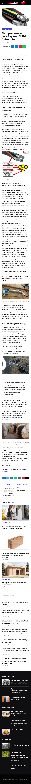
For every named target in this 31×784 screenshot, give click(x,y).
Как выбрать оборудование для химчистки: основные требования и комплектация (20, 682)
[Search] (28, 3)
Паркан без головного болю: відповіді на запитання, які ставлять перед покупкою (15, 555)
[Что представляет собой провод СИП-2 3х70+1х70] (15, 17)
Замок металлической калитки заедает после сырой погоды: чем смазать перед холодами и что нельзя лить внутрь (15, 631)
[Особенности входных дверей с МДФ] (6, 699)
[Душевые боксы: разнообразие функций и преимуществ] (6, 691)
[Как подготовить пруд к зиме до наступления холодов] (6, 767)
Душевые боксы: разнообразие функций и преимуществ (19, 690)
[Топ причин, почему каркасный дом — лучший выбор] (15, 570)
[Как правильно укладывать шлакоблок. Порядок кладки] (6, 746)
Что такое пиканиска (17, 729)
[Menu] (3, 3)
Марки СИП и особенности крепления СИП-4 (22, 488)
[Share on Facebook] (12, 46)
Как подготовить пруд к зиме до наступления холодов (18, 766)
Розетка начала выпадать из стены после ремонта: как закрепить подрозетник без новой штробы (15, 640)
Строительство (7, 29)
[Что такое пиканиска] (6, 732)
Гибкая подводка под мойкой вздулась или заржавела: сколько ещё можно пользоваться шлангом (15, 612)
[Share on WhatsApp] (24, 46)
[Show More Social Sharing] (27, 46)
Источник (5, 471)
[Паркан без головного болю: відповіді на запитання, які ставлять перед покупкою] (15, 541)
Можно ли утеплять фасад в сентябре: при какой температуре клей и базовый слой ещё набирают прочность (15, 526)
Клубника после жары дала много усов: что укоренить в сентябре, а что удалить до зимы (15, 602)
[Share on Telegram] (16, 46)
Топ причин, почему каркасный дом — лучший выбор (19, 713)
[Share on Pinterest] (20, 46)
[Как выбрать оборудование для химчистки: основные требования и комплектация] (6, 682)
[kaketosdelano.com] (16, 2)
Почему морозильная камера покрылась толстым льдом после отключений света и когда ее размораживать (15, 650)
